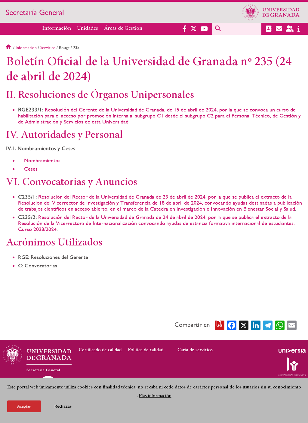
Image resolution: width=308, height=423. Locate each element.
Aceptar (24, 406)
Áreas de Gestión (123, 28)
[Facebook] (231, 324)
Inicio (9, 47)
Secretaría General (35, 12)
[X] (243, 324)
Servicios (47, 47)
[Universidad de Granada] (271, 12)
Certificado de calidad (100, 349)
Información (56, 28)
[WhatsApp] (280, 324)
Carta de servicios (195, 349)
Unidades (87, 28)
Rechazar (63, 406)
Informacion (26, 47)
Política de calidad (145, 349)
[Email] (292, 324)
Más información (155, 395)
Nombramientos (42, 160)
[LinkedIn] (255, 324)
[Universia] (292, 350)
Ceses (31, 169)
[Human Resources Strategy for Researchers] (292, 367)
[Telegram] (268, 324)
